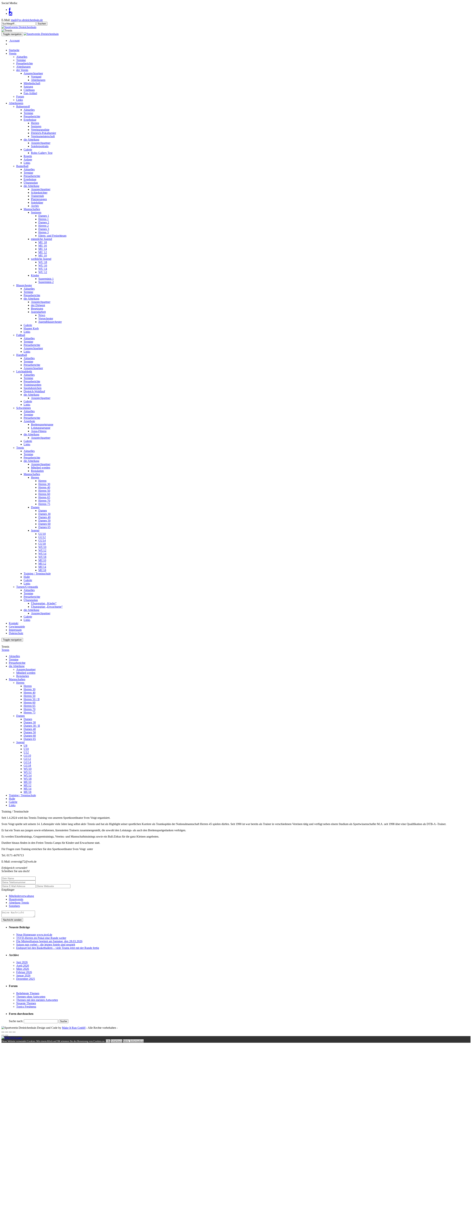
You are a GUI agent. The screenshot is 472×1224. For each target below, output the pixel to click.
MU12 (42, 563)
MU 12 (42, 252)
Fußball (20, 335)
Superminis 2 (46, 282)
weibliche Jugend (41, 258)
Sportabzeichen (32, 388)
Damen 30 (44, 513)
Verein (12, 53)
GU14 (42, 540)
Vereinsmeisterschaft (43, 136)
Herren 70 (44, 500)
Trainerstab (37, 195)
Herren (35, 123)
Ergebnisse (30, 119)
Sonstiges (14, 905)
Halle (27, 576)
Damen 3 (43, 229)
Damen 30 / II (32, 725)
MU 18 (42, 242)
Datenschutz (16, 633)
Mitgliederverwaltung (21, 896)
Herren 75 (44, 504)
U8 (25, 745)
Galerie (28, 149)
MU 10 (42, 255)
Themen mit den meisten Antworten (37, 1000)
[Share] (6, 1032)
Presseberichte (24, 63)
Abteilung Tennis (19, 902)
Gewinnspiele (17, 626)
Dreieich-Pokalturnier (43, 133)
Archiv (35, 205)
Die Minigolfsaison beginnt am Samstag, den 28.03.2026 (49, 941)
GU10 (42, 533)
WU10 (42, 547)
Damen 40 (44, 517)
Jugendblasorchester (50, 321)
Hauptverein (16, 899)
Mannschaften (32, 209)
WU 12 (42, 272)
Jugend (35, 530)
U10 (26, 748)
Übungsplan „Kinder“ (44, 603)
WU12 (42, 550)
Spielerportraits (39, 146)
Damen (35, 507)
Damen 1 (43, 215)
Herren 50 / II (31, 699)
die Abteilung (31, 139)
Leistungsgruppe (40, 427)
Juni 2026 (22, 962)
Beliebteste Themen (27, 993)
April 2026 (22, 965)
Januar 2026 (23, 975)
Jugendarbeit (38, 311)
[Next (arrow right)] (6, 1035)
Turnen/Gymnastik (27, 586)
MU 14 (42, 248)
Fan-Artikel (30, 93)
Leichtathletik (24, 371)
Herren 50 (44, 490)
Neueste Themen (26, 1003)
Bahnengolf (23, 106)
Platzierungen (39, 199)
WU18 (42, 557)
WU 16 (42, 265)
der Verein (22, 70)
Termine (21, 60)
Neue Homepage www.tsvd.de (34, 934)
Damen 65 (44, 527)
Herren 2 (43, 225)
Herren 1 (43, 219)
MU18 (42, 570)
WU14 (42, 553)
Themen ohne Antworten (30, 996)
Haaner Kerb (31, 328)
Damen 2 (43, 222)
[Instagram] (10, 13)
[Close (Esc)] (2, 1032)
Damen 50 (44, 520)
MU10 (42, 560)
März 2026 (22, 968)
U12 (26, 752)
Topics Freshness (26, 1006)
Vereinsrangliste (40, 129)
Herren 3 (43, 232)
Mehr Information (133, 1041)
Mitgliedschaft (32, 83)
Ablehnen (116, 1041)
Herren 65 (44, 497)
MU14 (42, 566)
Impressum (15, 629)
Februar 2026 (24, 972)
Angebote (29, 421)
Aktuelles (21, 56)
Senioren (36, 126)
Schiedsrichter (39, 192)
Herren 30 (44, 484)
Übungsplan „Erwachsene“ (47, 606)
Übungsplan (31, 182)
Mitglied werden (40, 467)
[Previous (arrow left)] (2, 1035)
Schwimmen (23, 407)
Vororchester (45, 318)
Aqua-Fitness (38, 431)
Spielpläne (37, 202)
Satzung (28, 86)
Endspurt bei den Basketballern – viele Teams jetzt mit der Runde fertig (57, 947)
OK (108, 1041)
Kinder (35, 275)
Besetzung (37, 308)
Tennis (20, 447)
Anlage (28, 159)
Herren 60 (44, 494)
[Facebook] (10, 9)
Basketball (22, 166)
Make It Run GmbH (74, 1027)
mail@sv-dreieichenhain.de (27, 20)
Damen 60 (44, 523)
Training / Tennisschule (37, 573)
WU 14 (42, 268)
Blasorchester (24, 285)
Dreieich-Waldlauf (34, 391)
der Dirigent (38, 305)
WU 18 (42, 262)
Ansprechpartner (33, 73)
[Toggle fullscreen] (10, 1032)
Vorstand (36, 76)
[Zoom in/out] (14, 1032)
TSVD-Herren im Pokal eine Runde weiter (41, 937)
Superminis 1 (46, 278)
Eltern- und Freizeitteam (52, 235)
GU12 (42, 537)
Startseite (14, 50)
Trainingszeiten (32, 384)
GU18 (42, 543)
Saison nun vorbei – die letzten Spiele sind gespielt (45, 944)
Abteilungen (23, 66)
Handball (21, 354)
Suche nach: (16, 1021)
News (41, 315)
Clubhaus (29, 89)
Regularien (37, 470)
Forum (20, 96)
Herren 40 (44, 487)
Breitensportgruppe (42, 424)
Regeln (28, 156)
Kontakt (13, 623)
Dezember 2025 (25, 978)
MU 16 (42, 245)
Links (19, 99)
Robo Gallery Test (41, 152)
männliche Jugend (41, 239)
